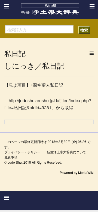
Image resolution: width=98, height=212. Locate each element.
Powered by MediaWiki (77, 172)
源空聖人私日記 (48, 85)
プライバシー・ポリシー (22, 151)
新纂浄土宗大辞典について (66, 151)
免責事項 (10, 157)
